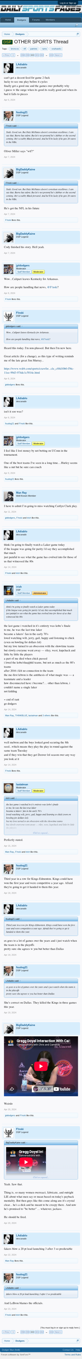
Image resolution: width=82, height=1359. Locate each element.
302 (42, 55)
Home (8, 20)
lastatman (33, 715)
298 (22, 55)
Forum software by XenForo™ (15, 1354)
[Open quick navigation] (77, 34)
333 (51, 55)
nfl (24, 49)
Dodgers (21, 20)
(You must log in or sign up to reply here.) (60, 1327)
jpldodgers (22, 265)
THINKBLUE (21, 715)
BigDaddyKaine (25, 169)
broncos (15, 49)
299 (27, 55)
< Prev (6, 55)
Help (78, 1350)
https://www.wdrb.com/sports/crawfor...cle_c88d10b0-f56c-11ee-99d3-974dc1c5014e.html (39, 371)
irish (29, 518)
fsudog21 (21, 112)
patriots (33, 49)
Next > (58, 55)
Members (50, 20)
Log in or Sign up (68, 3)
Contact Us (68, 1350)
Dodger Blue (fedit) (11, 1350)
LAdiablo (21, 64)
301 (37, 55)
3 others (47, 715)
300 (32, 55)
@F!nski (52, 287)
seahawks (57, 49)
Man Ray (21, 492)
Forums (36, 20)
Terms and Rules (72, 1354)
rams (44, 49)
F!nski (8, 220)
